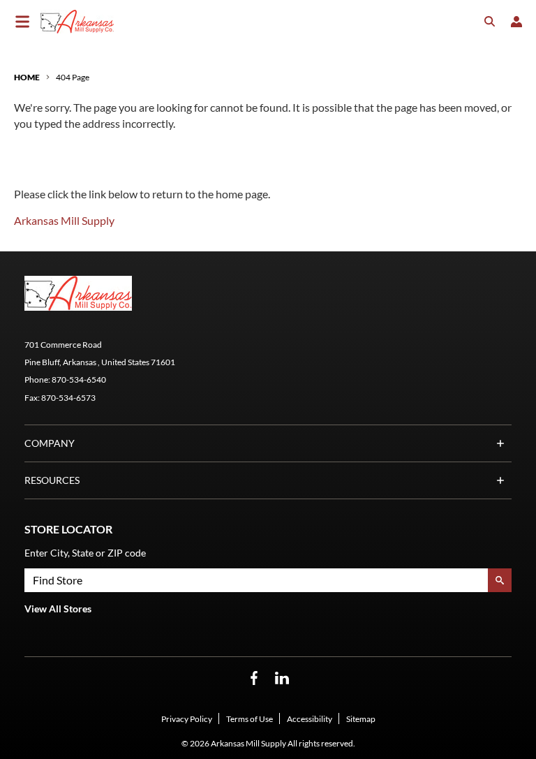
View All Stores (57, 608)
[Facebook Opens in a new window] (254, 678)
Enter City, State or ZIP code (85, 553)
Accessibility (309, 719)
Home (27, 77)
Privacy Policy (186, 719)
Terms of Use (249, 719)
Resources (52, 480)
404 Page (72, 77)
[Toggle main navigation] (22, 21)
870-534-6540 (79, 379)
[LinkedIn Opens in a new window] (282, 678)
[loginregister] (516, 21)
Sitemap (360, 719)
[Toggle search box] (490, 22)
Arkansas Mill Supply (64, 220)
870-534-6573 (68, 397)
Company (49, 443)
